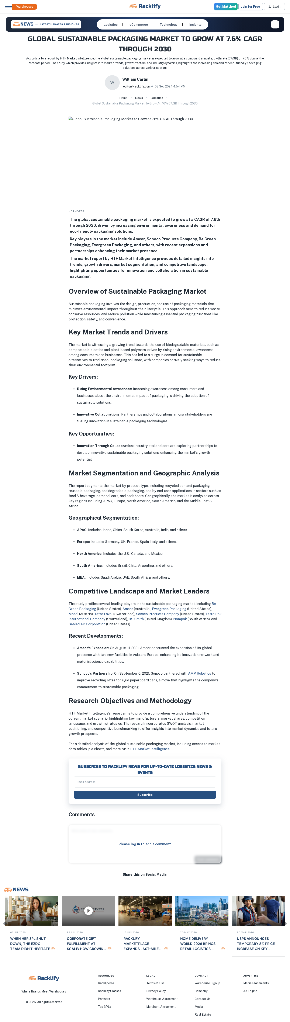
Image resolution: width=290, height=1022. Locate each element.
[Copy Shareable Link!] (151, 879)
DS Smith (136, 619)
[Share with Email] (148, 879)
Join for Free (250, 6)
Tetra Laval (103, 614)
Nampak (180, 619)
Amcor (128, 609)
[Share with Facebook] (138, 879)
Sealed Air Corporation (87, 624)
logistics (157, 98)
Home (123, 98)
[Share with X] (145, 879)
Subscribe (145, 794)
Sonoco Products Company (157, 614)
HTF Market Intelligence (150, 749)
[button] (111, 24)
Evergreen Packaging (169, 609)
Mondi (73, 614)
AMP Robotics (199, 673)
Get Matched (226, 6)
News (139, 98)
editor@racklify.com (137, 86)
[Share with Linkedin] (141, 879)
